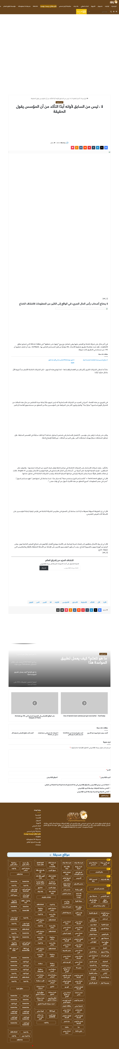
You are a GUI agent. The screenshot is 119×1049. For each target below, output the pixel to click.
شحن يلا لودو (78, 1000)
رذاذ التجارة (93, 965)
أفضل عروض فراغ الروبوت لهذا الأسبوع (97, 733)
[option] (59, 665)
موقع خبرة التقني (105, 943)
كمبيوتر (100, 6)
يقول (30, 602)
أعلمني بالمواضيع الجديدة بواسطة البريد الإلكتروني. (93, 792)
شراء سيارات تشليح (52, 993)
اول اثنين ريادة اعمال (105, 863)
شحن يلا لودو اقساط (67, 940)
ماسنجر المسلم (99, 888)
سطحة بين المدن (52, 970)
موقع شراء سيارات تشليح (40, 993)
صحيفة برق (93, 896)
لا (50, 602)
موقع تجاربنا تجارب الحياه (40, 882)
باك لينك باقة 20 (40, 871)
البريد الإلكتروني (105, 777)
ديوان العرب (52, 887)
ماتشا (67, 1027)
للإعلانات (30, 1046)
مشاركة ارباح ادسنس (93, 863)
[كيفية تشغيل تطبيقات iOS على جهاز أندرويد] (59, 665)
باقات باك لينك (67, 867)
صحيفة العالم (67, 912)
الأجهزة (93, 6)
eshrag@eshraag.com (68, 827)
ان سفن (105, 919)
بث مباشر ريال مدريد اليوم (40, 1016)
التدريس (78, 878)
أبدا (104, 602)
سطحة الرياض (52, 964)
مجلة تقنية (78, 901)
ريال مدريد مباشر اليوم (25, 863)
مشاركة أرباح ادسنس (65, 6)
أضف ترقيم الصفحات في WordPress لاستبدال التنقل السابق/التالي (73, 733)
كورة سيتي (40, 1011)
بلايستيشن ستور (78, 1011)
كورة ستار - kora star (25, 896)
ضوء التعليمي (105, 896)
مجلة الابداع (93, 952)
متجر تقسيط (67, 950)
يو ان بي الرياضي (66, 902)
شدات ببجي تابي (67, 928)
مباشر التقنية (93, 973)
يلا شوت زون (26, 1036)
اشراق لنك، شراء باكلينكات (78, 873)
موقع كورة (19, 988)
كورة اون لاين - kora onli (25, 890)
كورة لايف (26, 961)
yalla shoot (40, 904)
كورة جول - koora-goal (25, 924)
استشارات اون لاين (93, 956)
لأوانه (56, 602)
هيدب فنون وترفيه (78, 913)
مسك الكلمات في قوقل (105, 914)
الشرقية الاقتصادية (93, 929)
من (37, 602)
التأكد (91, 602)
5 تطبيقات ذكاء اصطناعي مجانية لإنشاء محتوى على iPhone (48, 733)
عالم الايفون (105, 934)
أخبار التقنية (76, 98)
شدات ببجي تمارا (67, 922)
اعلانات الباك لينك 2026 (67, 885)
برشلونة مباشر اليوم (13, 863)
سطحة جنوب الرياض (52, 981)
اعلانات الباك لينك (67, 873)
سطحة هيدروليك (40, 970)
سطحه (40, 963)
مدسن (93, 948)
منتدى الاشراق (78, 884)
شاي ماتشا (78, 1031)
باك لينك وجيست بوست (78, 895)
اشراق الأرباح (93, 983)
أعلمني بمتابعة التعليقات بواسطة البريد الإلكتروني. (93, 788)
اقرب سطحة (40, 981)
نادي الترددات (105, 956)
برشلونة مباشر (40, 909)
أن (98, 602)
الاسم (108, 770)
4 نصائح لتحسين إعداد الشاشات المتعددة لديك (95, 360)
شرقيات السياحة (93, 978)
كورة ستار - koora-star (14, 918)
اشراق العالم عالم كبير (67, 879)
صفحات (38, 845)
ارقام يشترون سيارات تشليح (52, 999)
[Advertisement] (59, 29)
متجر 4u (78, 968)
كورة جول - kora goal (13, 890)
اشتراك (44, 568)
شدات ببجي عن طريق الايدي (67, 969)
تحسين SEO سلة (93, 880)
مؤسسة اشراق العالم (9, 6)
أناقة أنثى (93, 942)
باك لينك (75, 6)
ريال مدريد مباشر (52, 915)
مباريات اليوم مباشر (52, 909)
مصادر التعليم (66, 893)
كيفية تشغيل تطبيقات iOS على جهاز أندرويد (79, 660)
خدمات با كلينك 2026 (52, 882)
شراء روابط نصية (78, 867)
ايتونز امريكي (67, 933)
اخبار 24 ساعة (66, 907)
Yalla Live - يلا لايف (13, 938)
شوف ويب (93, 924)
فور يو (67, 987)
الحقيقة (83, 602)
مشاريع (40, 887)
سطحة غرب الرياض (40, 976)
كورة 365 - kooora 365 (25, 949)
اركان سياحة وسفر (99, 906)
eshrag (63, 142)
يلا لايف (46, 1022)
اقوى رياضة (78, 889)
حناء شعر (67, 1021)
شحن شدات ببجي (78, 993)
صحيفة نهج (105, 938)
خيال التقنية (105, 924)
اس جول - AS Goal (14, 949)
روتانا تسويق (105, 952)
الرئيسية (114, 6)
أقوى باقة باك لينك (40, 877)
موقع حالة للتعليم (78, 908)
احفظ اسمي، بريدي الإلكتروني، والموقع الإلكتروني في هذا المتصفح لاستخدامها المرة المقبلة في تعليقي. (77, 785)
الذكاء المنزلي (85, 6)
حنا (79, 1027)
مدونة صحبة (105, 977)
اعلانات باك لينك (52, 892)
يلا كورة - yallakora (14, 901)
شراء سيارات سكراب (40, 987)
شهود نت (93, 969)
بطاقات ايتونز (67, 1006)
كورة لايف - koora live (25, 1012)
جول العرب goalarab (52, 1016)
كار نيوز (93, 938)
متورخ (105, 948)
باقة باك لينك (105, 879)
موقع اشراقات (105, 901)
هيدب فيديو (93, 961)
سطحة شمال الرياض (52, 976)
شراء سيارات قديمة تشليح (46, 1004)
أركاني (105, 973)
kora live (26, 906)
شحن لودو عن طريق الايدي (66, 1001)
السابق (74, 602)
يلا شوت (52, 904)
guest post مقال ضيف (40, 863)
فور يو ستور (67, 962)
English (35, 6)
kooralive (14, 906)
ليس (44, 602)
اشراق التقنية (93, 913)
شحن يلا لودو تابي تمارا (67, 976)
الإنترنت (107, 6)
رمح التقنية (105, 965)
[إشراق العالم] (113, 2)
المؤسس (65, 602)
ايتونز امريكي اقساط (67, 982)
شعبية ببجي (79, 1006)
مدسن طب (66, 889)
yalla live (20, 874)
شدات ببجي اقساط (78, 922)
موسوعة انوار (105, 983)
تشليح (52, 986)
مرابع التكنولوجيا (93, 919)
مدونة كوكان (93, 934)
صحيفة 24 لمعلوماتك (24, 6)
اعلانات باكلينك (46, 897)
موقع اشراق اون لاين (93, 901)
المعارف (105, 961)
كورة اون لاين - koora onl (25, 943)
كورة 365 (52, 1011)
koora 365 (26, 910)
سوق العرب (52, 870)
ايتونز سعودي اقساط (78, 940)
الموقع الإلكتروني (52, 777)
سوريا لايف (13, 895)
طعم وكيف (105, 969)
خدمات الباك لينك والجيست (52, 864)
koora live (25, 881)
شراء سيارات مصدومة (40, 999)
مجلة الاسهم (105, 928)
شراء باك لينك (78, 862)
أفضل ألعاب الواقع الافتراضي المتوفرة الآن (22, 733)
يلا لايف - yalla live (25, 901)
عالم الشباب (99, 872)
